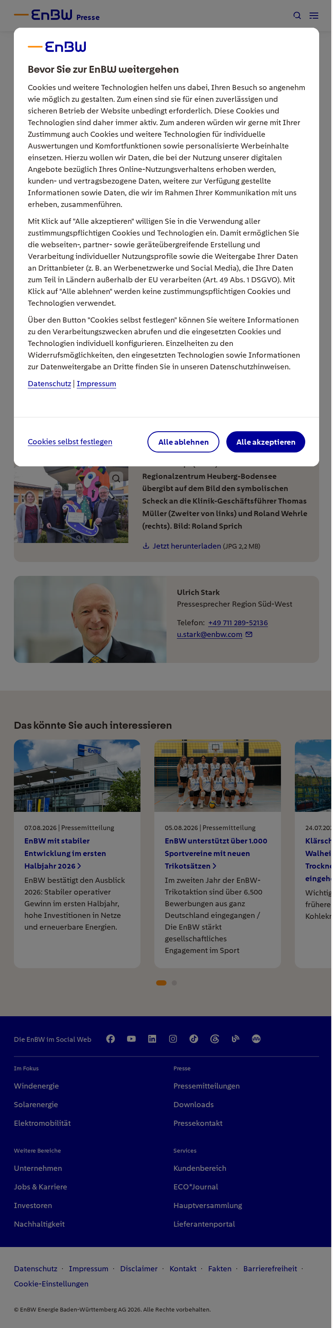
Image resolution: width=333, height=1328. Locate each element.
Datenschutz (49, 383)
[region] (166, 664)
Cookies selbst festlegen (70, 442)
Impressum (96, 383)
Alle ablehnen (183, 441)
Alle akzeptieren (266, 441)
